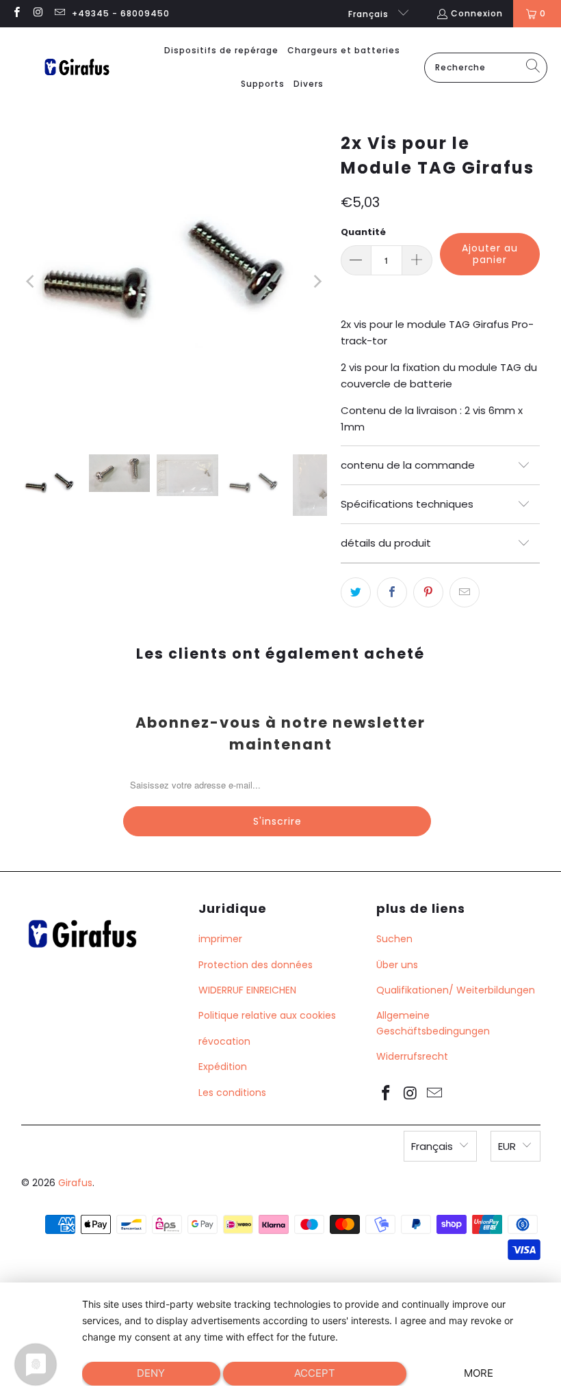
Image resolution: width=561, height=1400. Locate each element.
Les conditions (232, 1092)
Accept (314, 1373)
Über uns (397, 965)
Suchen (394, 939)
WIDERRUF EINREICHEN (247, 990)
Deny (151, 1373)
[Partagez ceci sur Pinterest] (428, 592)
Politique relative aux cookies (267, 1015)
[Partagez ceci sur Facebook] (392, 592)
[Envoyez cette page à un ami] (464, 592)
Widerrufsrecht (412, 1056)
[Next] (317, 281)
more (478, 1373)
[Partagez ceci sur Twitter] (356, 592)
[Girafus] (76, 68)
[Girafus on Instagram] (37, 13)
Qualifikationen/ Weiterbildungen (455, 990)
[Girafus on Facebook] (16, 13)
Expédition (222, 1066)
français (369, 14)
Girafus (75, 1183)
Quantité (363, 231)
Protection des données (255, 965)
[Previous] (31, 281)
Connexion (477, 13)
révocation (224, 1041)
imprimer (220, 939)
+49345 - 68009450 (121, 13)
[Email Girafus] (59, 13)
